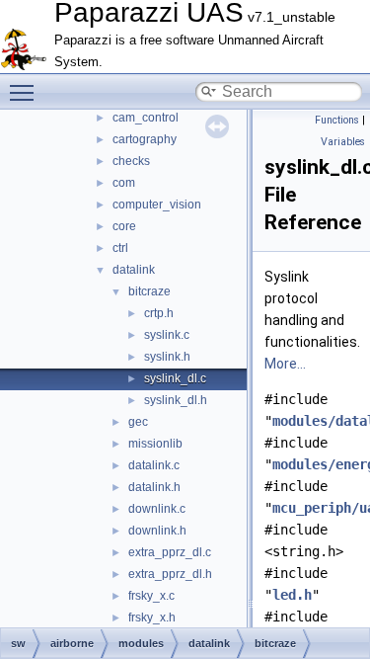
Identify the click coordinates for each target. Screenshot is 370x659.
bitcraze (149, 291)
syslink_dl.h (175, 400)
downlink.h (157, 530)
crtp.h (159, 313)
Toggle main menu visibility (25, 92)
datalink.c (154, 465)
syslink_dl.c (175, 378)
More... (285, 363)
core (124, 226)
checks (131, 161)
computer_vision (156, 204)
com (123, 183)
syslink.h (167, 357)
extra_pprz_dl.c (169, 552)
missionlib (155, 444)
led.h (292, 595)
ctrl (120, 248)
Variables (343, 141)
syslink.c (166, 335)
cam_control (145, 117)
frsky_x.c (151, 596)
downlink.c (156, 509)
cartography (144, 139)
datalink (133, 270)
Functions (337, 120)
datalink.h (154, 487)
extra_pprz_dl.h (170, 574)
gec (138, 422)
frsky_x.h (152, 617)
